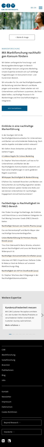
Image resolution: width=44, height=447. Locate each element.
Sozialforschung (8, 360)
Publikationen (8, 370)
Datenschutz (7, 407)
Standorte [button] (8, 432)
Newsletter (6, 396)
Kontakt (5, 391)
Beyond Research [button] (11, 422)
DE (32, 8)
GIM (3, 349)
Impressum (6, 401)
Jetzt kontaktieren (14, 108)
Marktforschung (8, 355)
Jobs (3, 380)
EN (35, 8)
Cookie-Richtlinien (9, 412)
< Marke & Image (22, 37)
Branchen (6, 365)
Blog (3, 375)
